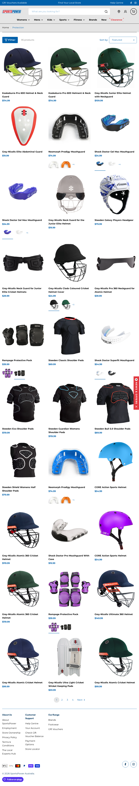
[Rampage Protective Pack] (23, 335)
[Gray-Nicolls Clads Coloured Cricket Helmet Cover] (69, 263)
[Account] (125, 11)
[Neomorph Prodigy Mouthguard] (69, 126)
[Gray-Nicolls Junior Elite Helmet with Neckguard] (116, 68)
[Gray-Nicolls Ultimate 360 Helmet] (116, 589)
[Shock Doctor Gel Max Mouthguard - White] (112, 164)
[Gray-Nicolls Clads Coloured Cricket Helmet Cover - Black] (53, 304)
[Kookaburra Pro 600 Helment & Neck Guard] (69, 68)
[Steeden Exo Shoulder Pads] (23, 403)
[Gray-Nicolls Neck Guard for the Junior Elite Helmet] (69, 194)
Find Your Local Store (69, 2)
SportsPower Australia (22, 773)
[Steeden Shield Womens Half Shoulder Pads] (23, 462)
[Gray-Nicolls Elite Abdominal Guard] (23, 126)
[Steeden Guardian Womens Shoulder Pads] (69, 403)
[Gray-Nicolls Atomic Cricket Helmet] (23, 657)
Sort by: (104, 40)
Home (5, 27)
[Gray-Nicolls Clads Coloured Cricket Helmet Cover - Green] (65, 304)
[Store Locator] (119, 11)
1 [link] (56, 700)
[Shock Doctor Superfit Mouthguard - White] (100, 373)
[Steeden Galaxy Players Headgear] (116, 194)
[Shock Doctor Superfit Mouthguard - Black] (112, 373)
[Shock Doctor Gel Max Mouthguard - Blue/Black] (100, 164)
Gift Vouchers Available (14, 2)
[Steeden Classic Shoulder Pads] (69, 335)
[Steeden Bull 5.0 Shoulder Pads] (116, 403)
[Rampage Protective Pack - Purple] (7, 373)
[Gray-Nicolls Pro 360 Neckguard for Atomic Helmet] (116, 263)
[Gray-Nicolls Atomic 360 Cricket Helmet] (23, 530)
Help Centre (116, 2)
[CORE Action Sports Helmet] (116, 462)
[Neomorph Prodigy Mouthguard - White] (53, 164)
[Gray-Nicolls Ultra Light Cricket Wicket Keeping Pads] (69, 657)
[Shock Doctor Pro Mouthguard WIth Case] (69, 530)
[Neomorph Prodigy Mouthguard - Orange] (65, 164)
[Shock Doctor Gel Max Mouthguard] (116, 126)
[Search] (106, 11)
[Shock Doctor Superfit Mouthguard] (116, 335)
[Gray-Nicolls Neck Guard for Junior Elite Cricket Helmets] (23, 263)
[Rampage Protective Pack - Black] (19, 373)
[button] (136, 393)
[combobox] (69, 11)
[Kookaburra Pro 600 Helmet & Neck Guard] (23, 68)
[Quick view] (40, 52)
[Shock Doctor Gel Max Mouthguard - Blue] (7, 232)
